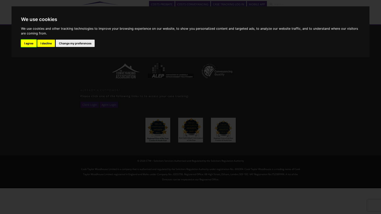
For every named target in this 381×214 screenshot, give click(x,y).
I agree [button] (28, 43)
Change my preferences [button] (75, 43)
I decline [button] (46, 43)
